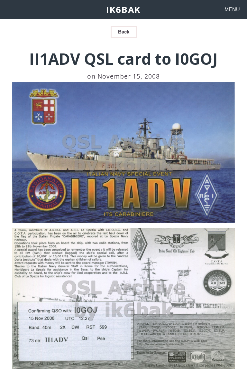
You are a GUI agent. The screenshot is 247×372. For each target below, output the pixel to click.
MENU (232, 9)
